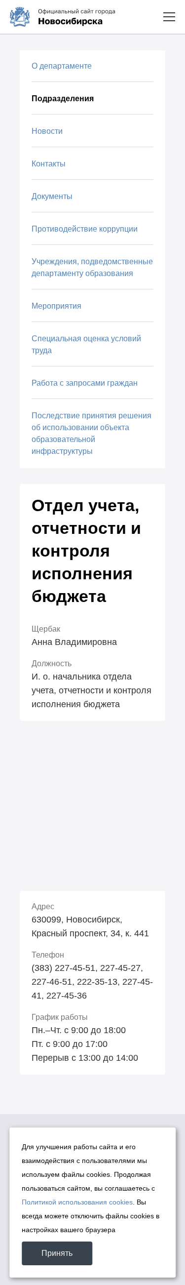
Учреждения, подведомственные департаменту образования (92, 267)
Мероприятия (56, 306)
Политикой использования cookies (77, 1202)
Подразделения (63, 98)
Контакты (49, 164)
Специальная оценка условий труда (86, 344)
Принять (57, 1253)
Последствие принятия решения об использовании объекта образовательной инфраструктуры (91, 433)
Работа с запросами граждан (85, 383)
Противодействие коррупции (85, 229)
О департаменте (62, 66)
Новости (47, 131)
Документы (52, 196)
